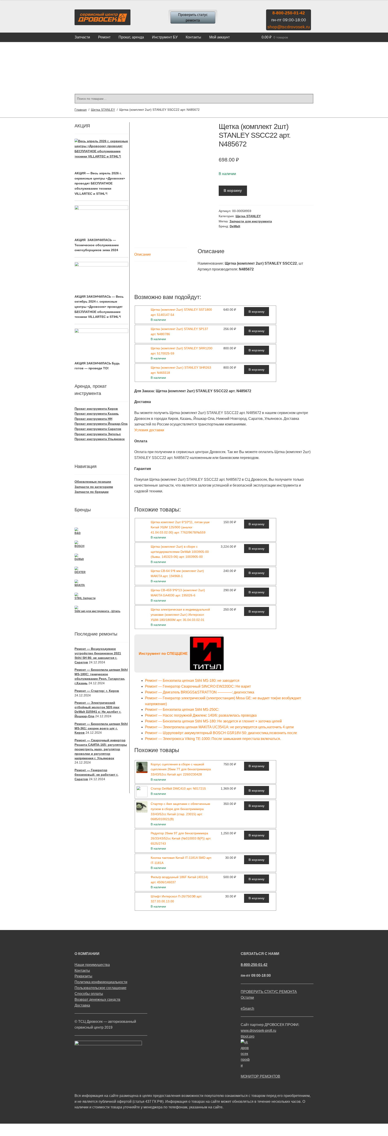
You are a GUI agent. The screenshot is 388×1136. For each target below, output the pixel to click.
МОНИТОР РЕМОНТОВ (260, 1076)
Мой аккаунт (219, 37)
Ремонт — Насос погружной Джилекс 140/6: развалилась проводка (201, 715)
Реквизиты (83, 976)
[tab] (160, 254)
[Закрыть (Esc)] (5, 1127)
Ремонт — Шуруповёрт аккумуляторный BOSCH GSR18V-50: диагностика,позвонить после (221, 733)
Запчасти (82, 37)
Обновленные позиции (93, 481)
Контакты (193, 37)
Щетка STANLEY (103, 109)
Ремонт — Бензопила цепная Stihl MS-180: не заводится (192, 680)
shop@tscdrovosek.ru (288, 26)
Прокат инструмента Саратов (98, 429)
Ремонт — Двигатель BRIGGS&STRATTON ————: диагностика (199, 692)
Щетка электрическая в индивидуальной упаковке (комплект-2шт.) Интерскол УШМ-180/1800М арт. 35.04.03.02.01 (180, 614)
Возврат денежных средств (97, 999)
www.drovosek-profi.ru (258, 1030)
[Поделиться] (16, 1127)
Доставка (82, 1005)
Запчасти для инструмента (250, 221)
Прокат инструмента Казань (97, 413)
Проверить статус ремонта (193, 17)
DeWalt (235, 226)
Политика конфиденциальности (101, 982)
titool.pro (247, 1036)
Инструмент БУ (165, 37)
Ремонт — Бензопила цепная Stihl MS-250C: (182, 709)
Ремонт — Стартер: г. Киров (97, 691)
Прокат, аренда (131, 37)
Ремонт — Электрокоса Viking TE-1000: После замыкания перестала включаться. (213, 739)
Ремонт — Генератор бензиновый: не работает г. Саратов (96, 774)
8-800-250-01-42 (288, 13)
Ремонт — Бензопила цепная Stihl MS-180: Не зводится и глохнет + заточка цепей (213, 721)
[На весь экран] (27, 1127)
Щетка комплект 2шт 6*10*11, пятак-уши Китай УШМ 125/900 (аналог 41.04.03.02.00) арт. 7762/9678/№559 (180, 527)
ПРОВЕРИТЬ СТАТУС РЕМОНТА (269, 992)
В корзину (233, 191)
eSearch (247, 1008)
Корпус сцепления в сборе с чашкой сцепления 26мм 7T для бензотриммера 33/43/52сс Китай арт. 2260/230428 (181, 769)
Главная (81, 109)
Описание (142, 254)
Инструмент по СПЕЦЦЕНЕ (163, 653)
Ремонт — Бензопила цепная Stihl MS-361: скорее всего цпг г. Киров (101, 728)
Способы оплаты (89, 994)
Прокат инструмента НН (93, 419)
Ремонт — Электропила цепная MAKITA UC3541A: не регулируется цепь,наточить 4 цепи (219, 727)
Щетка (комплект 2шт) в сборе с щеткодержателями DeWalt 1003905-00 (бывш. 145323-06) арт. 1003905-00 (180, 551)
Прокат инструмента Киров (96, 408)
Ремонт (104, 37)
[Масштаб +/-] (38, 1127)
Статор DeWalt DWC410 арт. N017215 (178, 788)
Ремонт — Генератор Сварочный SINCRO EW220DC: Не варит (198, 686)
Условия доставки (149, 430)
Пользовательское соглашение (100, 988)
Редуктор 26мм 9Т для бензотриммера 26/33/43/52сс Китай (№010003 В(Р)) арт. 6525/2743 (181, 838)
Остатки (247, 997)
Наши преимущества (92, 965)
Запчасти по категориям (94, 487)
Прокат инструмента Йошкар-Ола (101, 423)
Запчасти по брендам (91, 492)
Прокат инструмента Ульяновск (100, 439)
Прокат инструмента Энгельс (98, 434)
